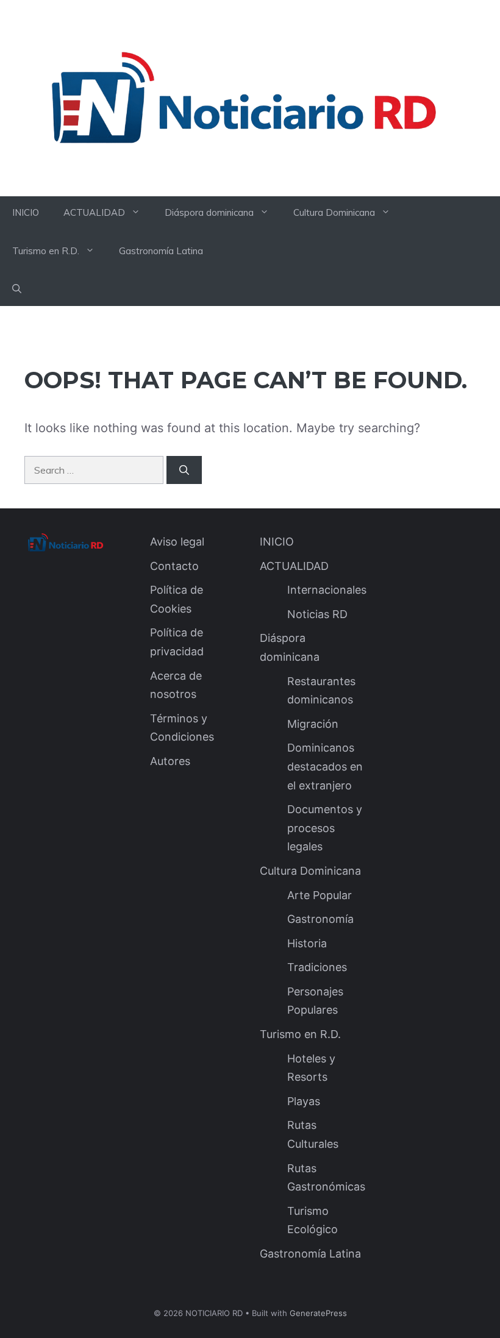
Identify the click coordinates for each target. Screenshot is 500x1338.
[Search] (184, 470)
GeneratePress (318, 1313)
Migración (312, 723)
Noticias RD (317, 614)
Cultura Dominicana (334, 212)
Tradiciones (317, 967)
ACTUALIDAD (94, 212)
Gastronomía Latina (161, 251)
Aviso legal (177, 541)
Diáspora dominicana (209, 212)
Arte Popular (319, 895)
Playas (303, 1101)
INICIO (25, 212)
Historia (307, 943)
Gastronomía (320, 919)
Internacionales (326, 589)
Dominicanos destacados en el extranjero (325, 766)
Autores (170, 761)
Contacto (174, 566)
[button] (17, 289)
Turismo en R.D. (45, 251)
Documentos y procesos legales (324, 828)
